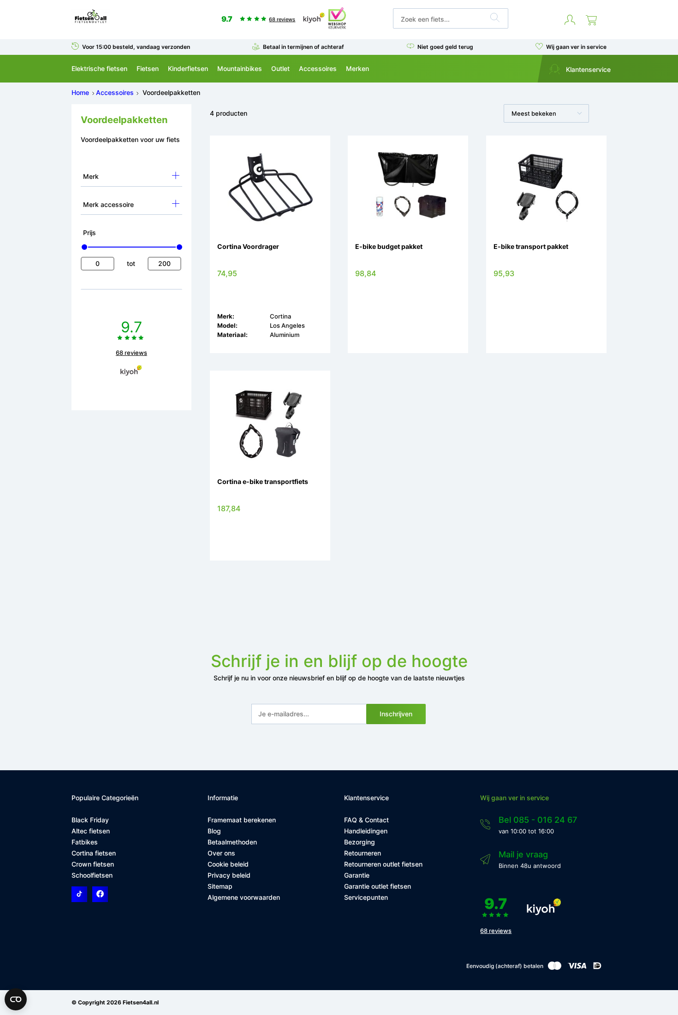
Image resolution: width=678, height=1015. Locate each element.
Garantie (356, 875)
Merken (357, 68)
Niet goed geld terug (445, 46)
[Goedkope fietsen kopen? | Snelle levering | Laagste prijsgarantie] (90, 22)
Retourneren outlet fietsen (383, 864)
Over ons (221, 853)
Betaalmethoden (232, 842)
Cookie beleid (228, 864)
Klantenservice (587, 69)
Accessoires (318, 68)
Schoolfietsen (92, 875)
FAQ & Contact (366, 820)
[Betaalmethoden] (554, 967)
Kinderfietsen (188, 68)
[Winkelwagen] (591, 20)
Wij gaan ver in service (576, 46)
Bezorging (359, 842)
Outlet (280, 68)
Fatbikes (84, 842)
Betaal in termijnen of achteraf (303, 46)
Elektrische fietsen (99, 68)
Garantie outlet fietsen (377, 886)
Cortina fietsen (93, 853)
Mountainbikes (239, 68)
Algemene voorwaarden (244, 897)
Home (80, 92)
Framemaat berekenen (242, 820)
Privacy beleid (229, 875)
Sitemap (220, 886)
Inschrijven (396, 714)
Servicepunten (366, 897)
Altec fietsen (90, 831)
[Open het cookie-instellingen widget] (16, 999)
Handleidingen (365, 831)
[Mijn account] (570, 20)
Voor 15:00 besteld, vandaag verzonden (136, 46)
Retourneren (362, 853)
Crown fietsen (92, 864)
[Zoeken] (494, 19)
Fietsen (148, 68)
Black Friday (90, 820)
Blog (214, 831)
